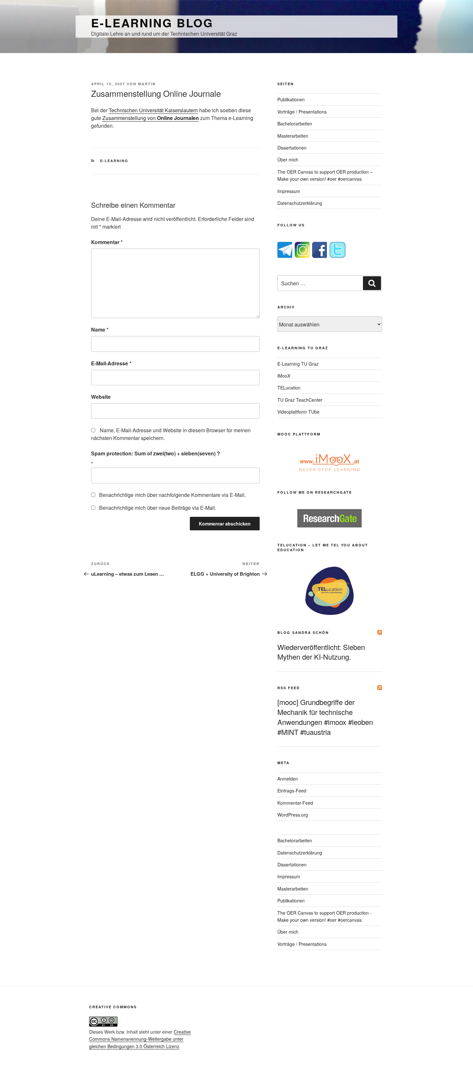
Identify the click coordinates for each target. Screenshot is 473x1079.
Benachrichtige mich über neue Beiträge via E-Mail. (157, 507)
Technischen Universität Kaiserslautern (153, 110)
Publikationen (291, 99)
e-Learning (114, 160)
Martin (147, 83)
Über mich (287, 159)
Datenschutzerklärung (299, 203)
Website (101, 396)
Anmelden (287, 778)
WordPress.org (292, 814)
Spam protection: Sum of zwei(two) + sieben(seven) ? (155, 453)
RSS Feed (288, 687)
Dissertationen (292, 147)
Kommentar (107, 242)
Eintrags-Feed (291, 790)
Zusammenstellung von (150, 118)
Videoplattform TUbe (298, 411)
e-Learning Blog (152, 22)
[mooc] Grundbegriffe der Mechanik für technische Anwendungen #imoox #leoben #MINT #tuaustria (325, 716)
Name (99, 329)
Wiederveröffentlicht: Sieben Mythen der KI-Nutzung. (321, 652)
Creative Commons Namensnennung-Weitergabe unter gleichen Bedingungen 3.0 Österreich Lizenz (140, 1039)
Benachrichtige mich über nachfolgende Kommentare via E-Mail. (172, 494)
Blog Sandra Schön (303, 632)
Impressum (288, 191)
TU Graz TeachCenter (299, 400)
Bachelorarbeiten (294, 123)
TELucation (289, 387)
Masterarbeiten (292, 136)
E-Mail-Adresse (111, 363)
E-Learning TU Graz (298, 364)
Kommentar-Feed (295, 803)
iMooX (283, 375)
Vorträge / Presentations (302, 111)
